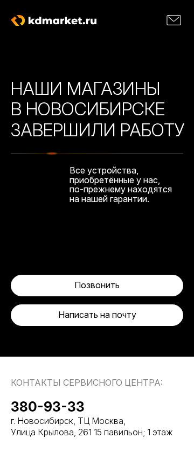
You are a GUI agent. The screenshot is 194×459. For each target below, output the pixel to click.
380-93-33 (48, 407)
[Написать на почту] (173, 20)
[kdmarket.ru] (53, 20)
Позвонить (97, 285)
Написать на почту (97, 314)
